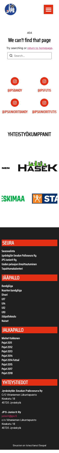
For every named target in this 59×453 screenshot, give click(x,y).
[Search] (11, 56)
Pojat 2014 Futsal (10, 360)
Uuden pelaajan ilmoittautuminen (19, 264)
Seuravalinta (8, 251)
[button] (48, 9)
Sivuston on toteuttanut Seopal (29, 445)
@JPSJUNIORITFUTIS (44, 111)
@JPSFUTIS (44, 90)
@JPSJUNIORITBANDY (15, 111)
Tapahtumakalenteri (12, 268)
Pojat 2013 (7, 351)
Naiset (5, 321)
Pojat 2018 (7, 373)
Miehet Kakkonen (11, 338)
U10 (3, 312)
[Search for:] (29, 55)
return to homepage (39, 48)
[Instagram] (15, 81)
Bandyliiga (7, 286)
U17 (3, 299)
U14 (3, 303)
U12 (3, 307)
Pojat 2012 (7, 347)
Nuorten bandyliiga (12, 290)
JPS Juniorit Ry (9, 259)
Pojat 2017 (7, 369)
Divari (5, 294)
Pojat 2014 (7, 355)
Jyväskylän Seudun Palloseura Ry (19, 255)
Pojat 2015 (7, 364)
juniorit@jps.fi (9, 416)
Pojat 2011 (7, 342)
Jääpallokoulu (9, 316)
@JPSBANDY (15, 90)
